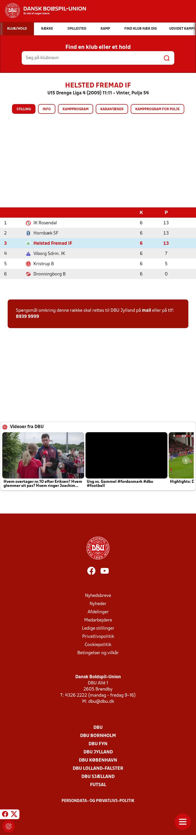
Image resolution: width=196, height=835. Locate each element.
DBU (98, 728)
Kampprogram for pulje (157, 109)
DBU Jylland (98, 752)
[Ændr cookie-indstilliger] (9, 826)
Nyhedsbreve (98, 596)
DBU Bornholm (98, 736)
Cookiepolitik (98, 645)
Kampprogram (76, 109)
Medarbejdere (98, 620)
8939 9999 (27, 317)
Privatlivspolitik (98, 636)
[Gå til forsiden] (43, 10)
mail (146, 310)
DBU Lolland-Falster (98, 768)
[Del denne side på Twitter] (14, 815)
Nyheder (98, 604)
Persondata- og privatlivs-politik (98, 801)
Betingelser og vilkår (98, 653)
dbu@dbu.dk (101, 701)
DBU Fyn (98, 744)
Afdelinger (98, 612)
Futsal (98, 785)
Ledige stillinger (98, 628)
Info (47, 109)
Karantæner (112, 109)
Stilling (24, 109)
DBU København (98, 760)
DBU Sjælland (98, 777)
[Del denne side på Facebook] (5, 815)
